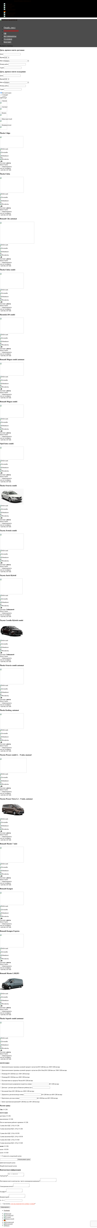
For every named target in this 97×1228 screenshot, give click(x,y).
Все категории (6, 93)
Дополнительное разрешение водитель (14, 1084)
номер (29, 1084)
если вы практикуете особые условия (23, 1204)
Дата (1, 54)
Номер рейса (4, 64)
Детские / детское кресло (10, 1087)
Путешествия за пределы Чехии (12, 1080)
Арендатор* (4, 1176)
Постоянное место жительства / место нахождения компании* (20, 1181)
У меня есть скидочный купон (12, 1156)
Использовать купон (24, 1159)
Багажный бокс (7, 1091)
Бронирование (11, 30)
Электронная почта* (6, 1186)
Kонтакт (7, 42)
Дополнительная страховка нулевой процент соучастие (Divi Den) (23, 1070)
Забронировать (7, 166)
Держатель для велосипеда (10, 1094)
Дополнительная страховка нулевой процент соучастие (20, 1067)
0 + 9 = (2, 1200)
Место (2, 61)
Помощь (4, 1074)
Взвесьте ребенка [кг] (25, 1087)
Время (2, 57)
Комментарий (4, 1197)
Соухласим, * (19, 1204)
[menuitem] (8, 4)
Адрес (2, 68)
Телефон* (3, 1192)
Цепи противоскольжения (10, 1102)
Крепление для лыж (8, 1098)
